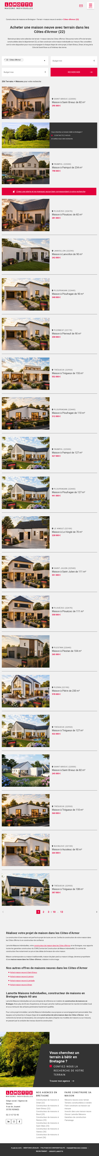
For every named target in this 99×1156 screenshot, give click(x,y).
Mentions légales (31, 1148)
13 (61, 911)
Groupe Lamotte (56, 1151)
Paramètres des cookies (77, 1148)
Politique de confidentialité (53, 1148)
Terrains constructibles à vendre (78, 1103)
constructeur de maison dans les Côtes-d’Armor (52, 946)
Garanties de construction (75, 1117)
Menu (90, 7)
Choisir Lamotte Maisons (75, 1114)
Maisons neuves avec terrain (77, 1100)
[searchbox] (27, 61)
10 (54, 911)
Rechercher (74, 72)
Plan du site (16, 1148)
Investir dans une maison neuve (78, 1111)
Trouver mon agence (60, 1081)
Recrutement (41, 1151)
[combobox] (25, 60)
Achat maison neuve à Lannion (22, 977)
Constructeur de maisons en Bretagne (20, 19)
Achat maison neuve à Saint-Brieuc (23, 972)
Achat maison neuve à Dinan (21, 985)
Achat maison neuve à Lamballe (22, 981)
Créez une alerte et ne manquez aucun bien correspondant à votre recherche (50, 191)
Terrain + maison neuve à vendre (49, 19)
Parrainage (69, 1120)
